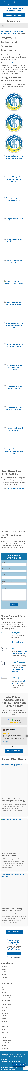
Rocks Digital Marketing (8, 1069)
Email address (5, 575)
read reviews (14, 63)
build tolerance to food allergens (17, 669)
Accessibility (16, 1061)
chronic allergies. (17, 642)
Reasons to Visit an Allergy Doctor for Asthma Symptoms (13, 909)
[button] (3, 26)
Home (3, 31)
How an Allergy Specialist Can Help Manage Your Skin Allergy (13, 800)
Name (3, 562)
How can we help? (6, 581)
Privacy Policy (5, 1061)
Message (4, 588)
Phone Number (5, 568)
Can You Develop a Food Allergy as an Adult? (11, 854)
